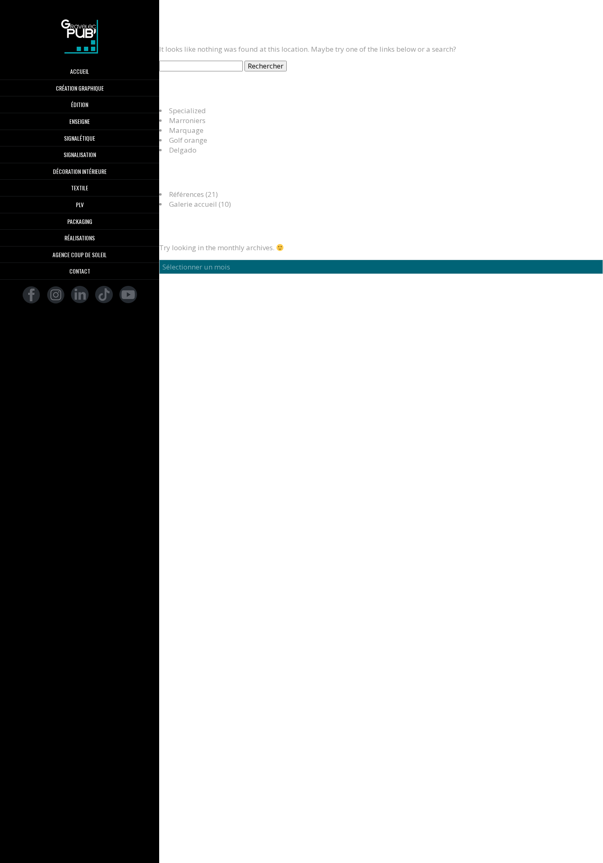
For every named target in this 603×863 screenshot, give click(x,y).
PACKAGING (79, 221)
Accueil (79, 71)
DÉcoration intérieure (80, 171)
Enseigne (79, 121)
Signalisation (80, 155)
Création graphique (80, 88)
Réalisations (79, 238)
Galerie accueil (193, 204)
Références (186, 194)
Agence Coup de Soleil (80, 255)
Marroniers (187, 120)
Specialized (187, 110)
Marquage (186, 130)
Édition (79, 104)
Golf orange (188, 140)
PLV (80, 205)
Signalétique (79, 138)
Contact (79, 271)
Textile (79, 188)
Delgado (182, 150)
